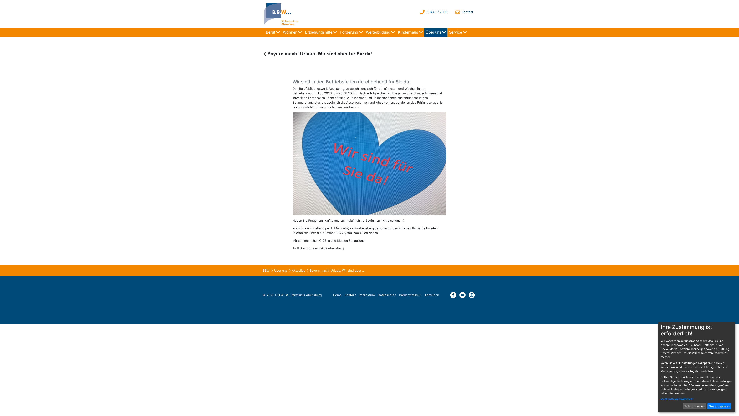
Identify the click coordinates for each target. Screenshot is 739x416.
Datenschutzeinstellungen (677, 398)
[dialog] (696, 367)
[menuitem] (272, 32)
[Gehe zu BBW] (282, 14)
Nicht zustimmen (694, 406)
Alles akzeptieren (719, 406)
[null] (265, 54)
